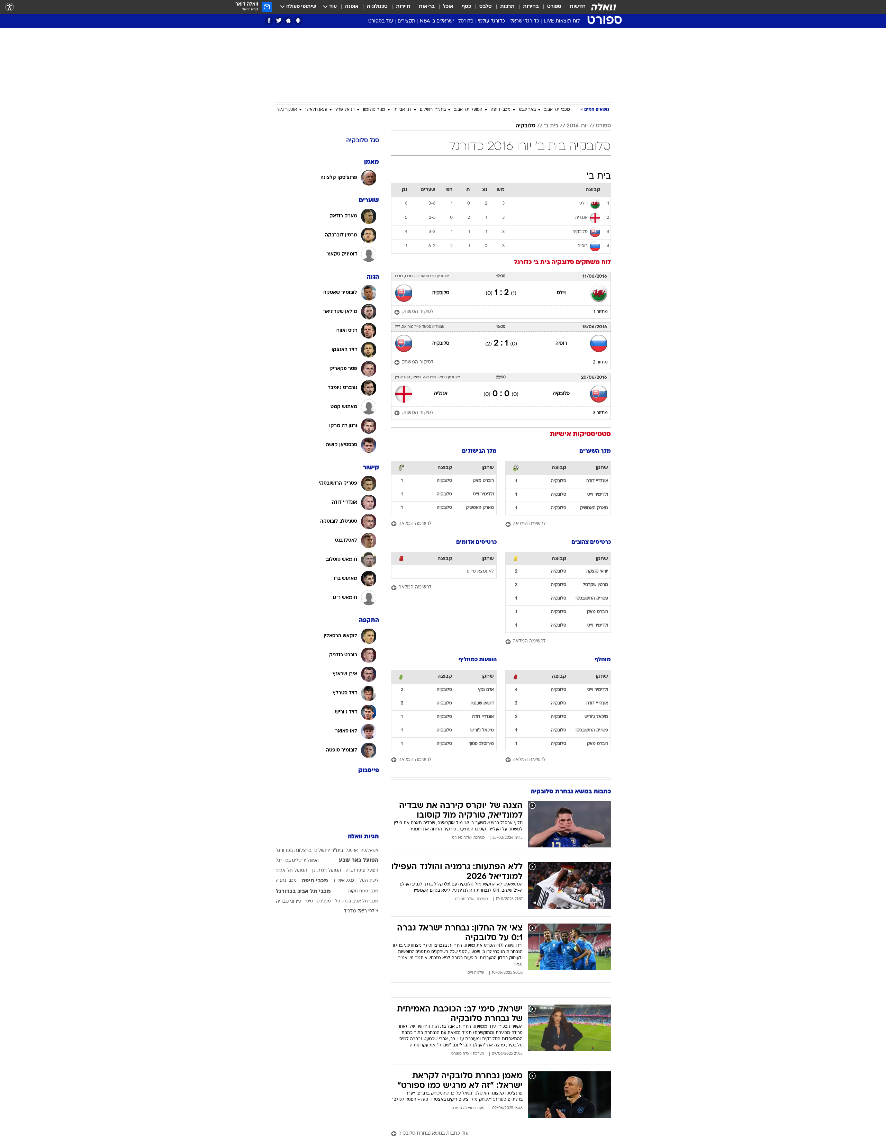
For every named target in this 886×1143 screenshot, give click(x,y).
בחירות (531, 6)
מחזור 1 (601, 312)
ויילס (561, 293)
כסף (466, 6)
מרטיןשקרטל (595, 585)
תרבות (507, 6)
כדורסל (465, 21)
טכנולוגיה (377, 6)
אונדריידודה (597, 481)
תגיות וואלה (363, 837)
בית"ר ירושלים (433, 110)
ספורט (554, 6)
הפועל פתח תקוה (362, 870)
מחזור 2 (600, 362)
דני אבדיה (403, 110)
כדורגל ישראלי (524, 21)
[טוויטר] (278, 20)
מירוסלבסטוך (481, 744)
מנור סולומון (374, 110)
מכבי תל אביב (557, 110)
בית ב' (551, 126)
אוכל (448, 6)
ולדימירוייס (597, 495)
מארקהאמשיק (594, 508)
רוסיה (561, 343)
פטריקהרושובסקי (592, 598)
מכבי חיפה (500, 110)
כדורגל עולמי (491, 21)
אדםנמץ (486, 690)
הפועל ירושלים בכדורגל (297, 860)
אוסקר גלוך (287, 110)
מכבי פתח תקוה (363, 891)
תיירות (403, 6)
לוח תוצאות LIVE (562, 21)
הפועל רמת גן (326, 870)
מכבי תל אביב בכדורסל (356, 901)
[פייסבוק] (269, 20)
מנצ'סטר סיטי (318, 901)
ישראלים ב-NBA (437, 21)
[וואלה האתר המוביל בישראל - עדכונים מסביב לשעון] (603, 6)
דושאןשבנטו (482, 703)
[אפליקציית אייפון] (288, 20)
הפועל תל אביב (468, 110)
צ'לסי (373, 911)
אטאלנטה (369, 850)
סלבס (485, 6)
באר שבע (527, 110)
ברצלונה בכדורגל (293, 850)
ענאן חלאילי (316, 110)
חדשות (578, 6)
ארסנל (352, 850)
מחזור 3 (600, 413)
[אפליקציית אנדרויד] (298, 20)
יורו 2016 (577, 126)
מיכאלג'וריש (596, 717)
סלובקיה (525, 126)
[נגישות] (9, 7)
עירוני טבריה (288, 901)
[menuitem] (573, 7)
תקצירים (406, 21)
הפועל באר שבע (358, 860)
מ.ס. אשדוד (343, 881)
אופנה (352, 6)
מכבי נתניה (286, 881)
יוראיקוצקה (597, 571)
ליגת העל (368, 881)
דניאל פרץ (345, 110)
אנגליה (440, 394)
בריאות (427, 6)
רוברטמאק (483, 481)
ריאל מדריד (355, 911)
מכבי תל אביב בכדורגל (303, 891)
